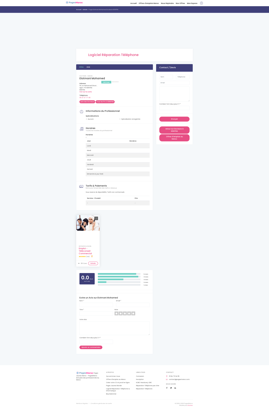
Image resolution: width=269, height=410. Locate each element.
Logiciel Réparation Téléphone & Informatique (118, 390)
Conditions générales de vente (101, 403)
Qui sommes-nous (113, 376)
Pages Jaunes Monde (114, 386)
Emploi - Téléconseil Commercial (85, 251)
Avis (88, 67)
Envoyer (174, 119)
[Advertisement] (134, 34)
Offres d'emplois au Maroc (174, 137)
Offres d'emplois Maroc (149, 3)
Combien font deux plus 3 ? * (90, 338)
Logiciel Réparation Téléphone (113, 54)
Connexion (140, 376)
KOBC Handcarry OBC (144, 383)
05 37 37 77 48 (84, 98)
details (85, 10)
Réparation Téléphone (144, 389)
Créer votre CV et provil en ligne (118, 383)
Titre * (81, 310)
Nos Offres (180, 3)
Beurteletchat (111, 394)
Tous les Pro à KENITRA (105, 102)
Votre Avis (83, 320)
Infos (81, 67)
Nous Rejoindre (167, 3)
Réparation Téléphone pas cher (147, 386)
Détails (93, 263)
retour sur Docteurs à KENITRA (174, 130)
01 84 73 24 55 (174, 376)
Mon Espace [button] (192, 3)
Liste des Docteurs (87, 102)
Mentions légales (82, 403)
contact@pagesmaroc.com (179, 379)
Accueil (133, 3)
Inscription (140, 379)
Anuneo (190, 405)
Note (116, 310)
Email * (118, 301)
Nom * (81, 301)
